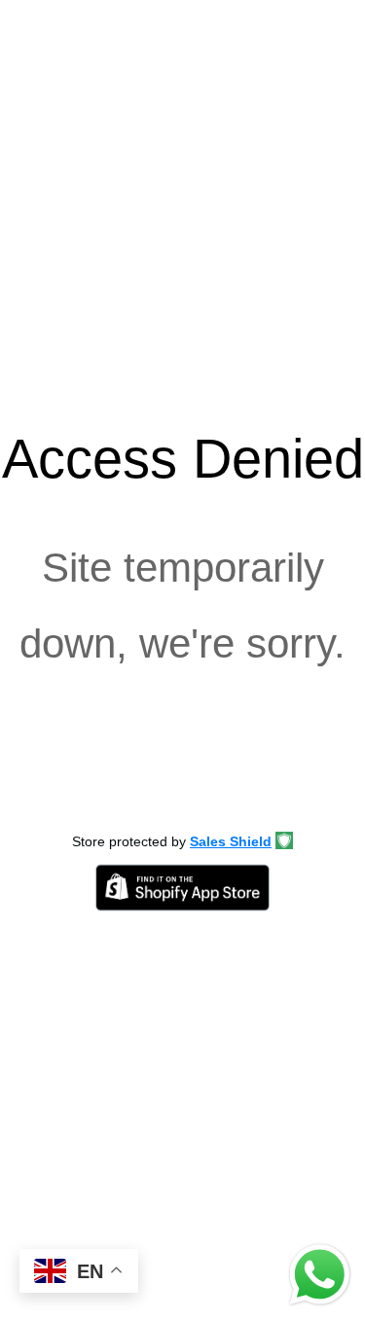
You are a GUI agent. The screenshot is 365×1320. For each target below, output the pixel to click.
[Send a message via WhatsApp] (319, 1274)
